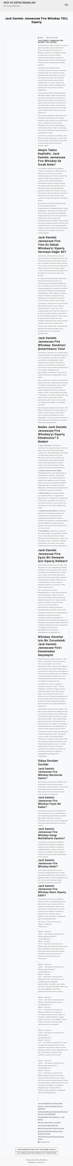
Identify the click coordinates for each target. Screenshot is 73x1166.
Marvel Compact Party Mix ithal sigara (51, 1128)
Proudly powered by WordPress (36, 1160)
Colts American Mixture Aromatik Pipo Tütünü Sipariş (36, 1153)
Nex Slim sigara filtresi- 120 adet (49, 1122)
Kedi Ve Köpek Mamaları (20, 2)
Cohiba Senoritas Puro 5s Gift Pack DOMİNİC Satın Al (36, 1149)
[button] (66, 5)
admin (41, 37)
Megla (32, 1162)
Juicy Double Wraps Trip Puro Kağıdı (50, 1103)
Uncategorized (44, 1142)
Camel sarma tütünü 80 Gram (48, 1125)
